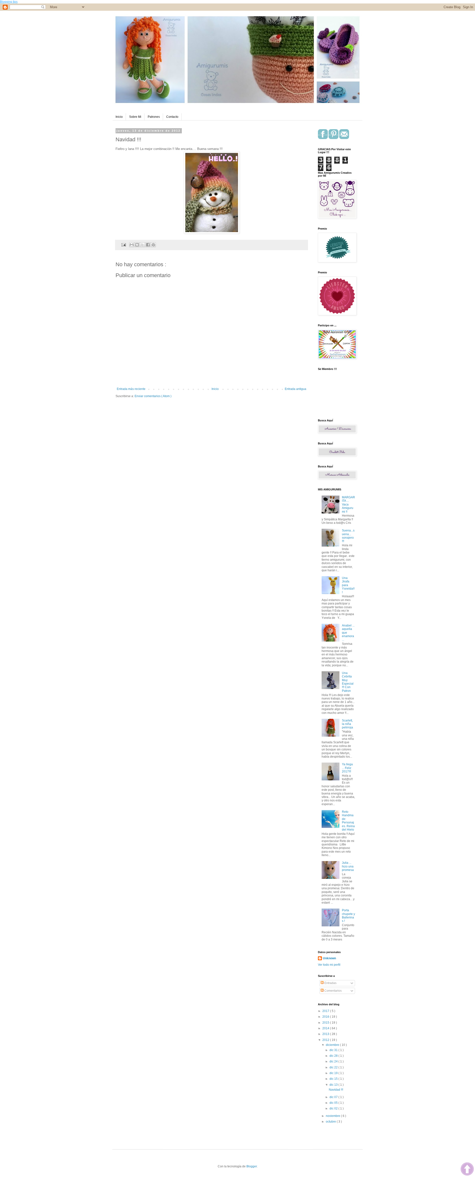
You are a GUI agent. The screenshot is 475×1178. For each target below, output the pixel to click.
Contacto (172, 117)
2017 (326, 1011)
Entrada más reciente (131, 389)
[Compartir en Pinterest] (153, 244)
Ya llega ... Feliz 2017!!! (347, 768)
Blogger (251, 1166)
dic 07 (334, 1097)
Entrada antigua (295, 389)
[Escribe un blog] (137, 244)
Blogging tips (9, 1)
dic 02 (334, 1108)
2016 (326, 1016)
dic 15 (334, 1079)
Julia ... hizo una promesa (348, 866)
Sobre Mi (135, 117)
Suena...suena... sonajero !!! (348, 536)
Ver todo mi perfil (329, 964)
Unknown (329, 958)
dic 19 (334, 1073)
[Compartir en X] (142, 244)
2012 (326, 1040)
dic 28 (334, 1056)
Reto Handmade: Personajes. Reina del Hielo (348, 820)
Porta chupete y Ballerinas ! (348, 916)
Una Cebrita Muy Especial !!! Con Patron (348, 682)
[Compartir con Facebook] (147, 244)
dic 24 (334, 1061)
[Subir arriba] (467, 1169)
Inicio (119, 117)
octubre (331, 1121)
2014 (326, 1028)
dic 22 (334, 1067)
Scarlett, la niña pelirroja (347, 724)
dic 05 (334, 1103)
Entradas (330, 983)
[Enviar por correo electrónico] (131, 244)
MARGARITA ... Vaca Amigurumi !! (348, 504)
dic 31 (334, 1050)
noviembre (333, 1116)
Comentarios (333, 990)
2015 (326, 1022)
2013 (326, 1034)
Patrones (154, 117)
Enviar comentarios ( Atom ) (153, 396)
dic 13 (334, 1084)
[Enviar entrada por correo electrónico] (123, 244)
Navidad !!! (336, 1089)
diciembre (333, 1045)
